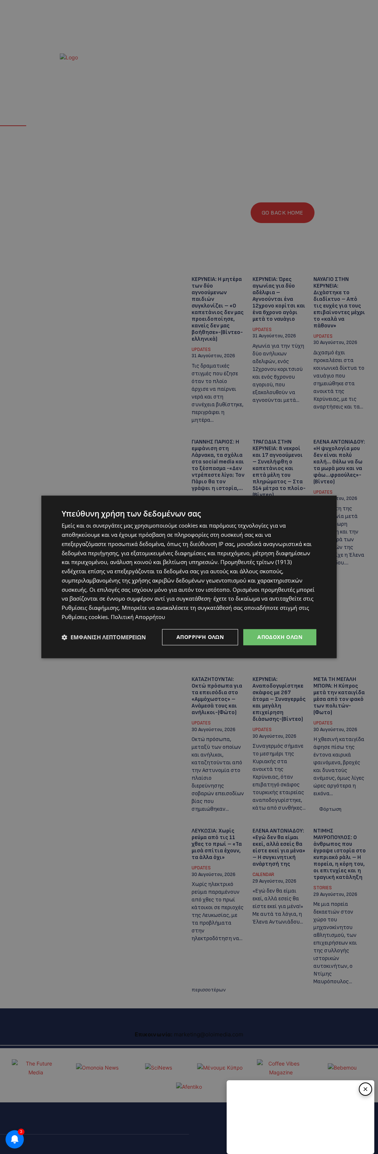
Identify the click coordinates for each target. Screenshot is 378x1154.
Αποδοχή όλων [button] (279, 636)
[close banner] (365, 1089)
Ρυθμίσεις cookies (85, 617)
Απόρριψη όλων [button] (200, 636)
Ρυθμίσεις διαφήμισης (90, 607)
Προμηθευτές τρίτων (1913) (256, 562)
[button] (104, 637)
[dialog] (189, 577)
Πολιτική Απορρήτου (138, 617)
